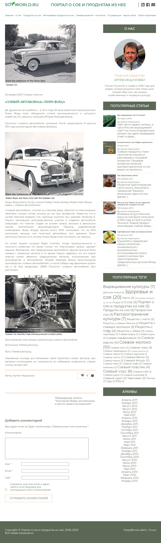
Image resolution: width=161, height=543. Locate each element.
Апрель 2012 (130, 417)
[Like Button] (82, 375)
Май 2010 (130, 468)
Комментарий (13, 434)
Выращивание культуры (129, 286)
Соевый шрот (115, 378)
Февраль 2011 (129, 447)
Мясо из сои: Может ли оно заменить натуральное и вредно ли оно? (133, 204)
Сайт (8, 477)
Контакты (100, 15)
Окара (117, 302)
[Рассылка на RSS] (143, 4)
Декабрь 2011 (129, 423)
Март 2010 (129, 474)
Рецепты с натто (140, 319)
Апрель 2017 (130, 399)
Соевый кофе (132, 363)
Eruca (152, 529)
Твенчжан (136, 378)
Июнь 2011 (129, 438)
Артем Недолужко (24, 375)
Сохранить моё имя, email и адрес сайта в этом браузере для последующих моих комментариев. (30, 487)
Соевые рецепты (85, 15)
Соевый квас (112, 363)
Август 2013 (129, 405)
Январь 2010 (130, 480)
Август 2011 (129, 435)
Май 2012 (129, 414)
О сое (18, 15)
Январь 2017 (130, 402)
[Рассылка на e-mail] (153, 4)
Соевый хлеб (142, 371)
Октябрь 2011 (129, 429)
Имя (8, 464)
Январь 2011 (129, 450)
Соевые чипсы (113, 357)
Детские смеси (113, 292)
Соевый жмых (113, 360)
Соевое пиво (140, 347)
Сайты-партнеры (147, 15)
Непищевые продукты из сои (58, 15)
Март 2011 (129, 444)
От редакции (114, 15)
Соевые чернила (135, 354)
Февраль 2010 (130, 477)
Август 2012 (129, 408)
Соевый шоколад (135, 375)
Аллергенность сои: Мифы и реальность (135, 142)
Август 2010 (129, 459)
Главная (9, 15)
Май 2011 (129, 441)
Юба (120, 381)
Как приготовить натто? (127, 175)
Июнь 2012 (129, 411)
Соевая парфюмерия (123, 337)
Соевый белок (136, 357)
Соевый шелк (113, 375)
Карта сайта (129, 15)
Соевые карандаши (116, 351)
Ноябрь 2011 (129, 426)
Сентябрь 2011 (129, 432)
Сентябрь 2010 (129, 456)
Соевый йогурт (137, 360)
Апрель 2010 (129, 471)
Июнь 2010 (129, 465)
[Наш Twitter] (148, 4)
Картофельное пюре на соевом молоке (134, 232)
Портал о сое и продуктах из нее (88, 5)
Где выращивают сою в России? (131, 115)
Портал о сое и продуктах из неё (128, 304)
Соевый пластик (33, 94)
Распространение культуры (126, 316)
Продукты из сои (32, 15)
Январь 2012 (130, 420)
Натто (128, 297)
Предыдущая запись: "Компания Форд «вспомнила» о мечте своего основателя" (75, 400)
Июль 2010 (129, 462)
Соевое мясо (119, 347)
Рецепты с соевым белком (120, 323)
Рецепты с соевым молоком (129, 325)
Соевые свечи (113, 354)
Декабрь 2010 (130, 453)
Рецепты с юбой (130, 331)
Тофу (110, 381)
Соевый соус (117, 371)
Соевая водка (129, 334)
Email (9, 470)
